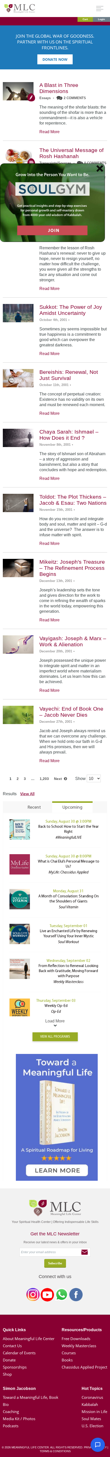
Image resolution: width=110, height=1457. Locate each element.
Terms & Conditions (55, 1451)
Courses (69, 1352)
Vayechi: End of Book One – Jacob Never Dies (71, 712)
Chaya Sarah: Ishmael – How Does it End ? (68, 435)
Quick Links (14, 1330)
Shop (7, 1374)
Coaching (11, 1411)
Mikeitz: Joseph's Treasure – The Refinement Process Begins (72, 568)
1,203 (44, 779)
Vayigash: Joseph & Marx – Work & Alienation (72, 641)
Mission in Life (94, 1411)
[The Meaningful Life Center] (19, 8)
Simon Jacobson (19, 1388)
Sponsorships (15, 1367)
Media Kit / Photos (19, 1418)
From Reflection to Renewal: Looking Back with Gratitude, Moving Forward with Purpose (68, 971)
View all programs (55, 1036)
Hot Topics (92, 1388)
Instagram (33, 1295)
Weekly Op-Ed (56, 1006)
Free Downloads (76, 1338)
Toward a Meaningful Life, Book (30, 1397)
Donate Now (55, 59)
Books (67, 1359)
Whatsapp (61, 1295)
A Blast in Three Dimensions (58, 88)
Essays (45, 98)
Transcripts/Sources (55, 163)
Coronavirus (92, 1397)
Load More (55, 1021)
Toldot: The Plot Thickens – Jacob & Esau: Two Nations (73, 500)
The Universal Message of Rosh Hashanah (71, 153)
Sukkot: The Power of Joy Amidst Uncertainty (70, 310)
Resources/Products (82, 1330)
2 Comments (75, 98)
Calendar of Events (19, 1352)
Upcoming (72, 807)
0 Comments (95, 163)
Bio (6, 1404)
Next (59, 779)
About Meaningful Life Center (28, 1338)
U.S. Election (92, 1425)
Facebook (76, 1295)
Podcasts (10, 1425)
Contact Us (12, 1345)
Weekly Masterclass (79, 1345)
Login (101, 19)
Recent (34, 807)
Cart (85, 19)
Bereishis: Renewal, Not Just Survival (68, 375)
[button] (98, 1445)
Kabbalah (90, 1404)
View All (27, 793)
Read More (49, 132)
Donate (9, 1359)
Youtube (47, 1295)
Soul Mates (91, 1418)
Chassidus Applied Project (84, 1367)
